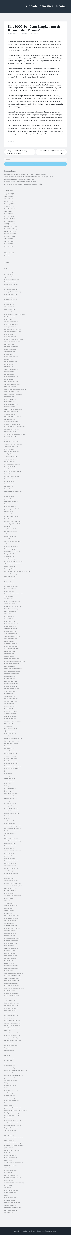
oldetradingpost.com (10, 414)
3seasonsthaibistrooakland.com (13, 594)
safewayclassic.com (10, 327)
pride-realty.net (8, 1148)
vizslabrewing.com (9, 494)
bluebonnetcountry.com (11, 357)
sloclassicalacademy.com (11, 673)
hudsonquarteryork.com (11, 1100)
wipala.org (7, 614)
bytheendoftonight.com (11, 624)
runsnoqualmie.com (10, 1010)
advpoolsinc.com (9, 878)
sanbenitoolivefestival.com (12, 636)
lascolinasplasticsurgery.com (12, 1025)
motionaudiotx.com (10, 1193)
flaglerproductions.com (11, 683)
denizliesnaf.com (9, 893)
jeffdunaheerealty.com (10, 983)
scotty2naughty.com (10, 733)
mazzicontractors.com (10, 1085)
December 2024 (9, 226)
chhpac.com (7, 1187)
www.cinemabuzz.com (10, 1058)
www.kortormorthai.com (11, 995)
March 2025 (7, 219)
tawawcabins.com (9, 481)
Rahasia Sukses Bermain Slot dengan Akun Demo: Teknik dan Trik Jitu (25, 174)
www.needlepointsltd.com (12, 1020)
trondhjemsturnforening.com (13, 1113)
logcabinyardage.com (10, 943)
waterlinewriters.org (10, 930)
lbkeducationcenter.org (11, 586)
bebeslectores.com (9, 419)
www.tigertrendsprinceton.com (13, 973)
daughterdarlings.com (10, 284)
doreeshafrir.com (9, 736)
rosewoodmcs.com (9, 1063)
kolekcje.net (7, 581)
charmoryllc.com (9, 653)
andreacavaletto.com (10, 604)
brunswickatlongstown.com (12, 766)
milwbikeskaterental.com (11, 811)
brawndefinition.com (10, 686)
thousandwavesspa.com (11, 861)
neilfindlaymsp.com (10, 866)
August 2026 (8, 194)
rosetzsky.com (8, 723)
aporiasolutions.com (10, 920)
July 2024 (7, 238)
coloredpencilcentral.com (11, 459)
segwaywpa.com (9, 923)
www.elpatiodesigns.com (11, 1098)
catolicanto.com (9, 584)
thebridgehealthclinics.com (12, 928)
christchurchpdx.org (10, 696)
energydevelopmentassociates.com (14, 434)
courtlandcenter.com (10, 863)
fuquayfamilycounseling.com (12, 1178)
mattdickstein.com (9, 950)
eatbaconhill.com (9, 312)
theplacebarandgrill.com (11, 873)
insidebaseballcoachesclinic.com (13, 1138)
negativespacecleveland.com (12, 821)
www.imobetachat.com (11, 948)
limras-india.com (9, 274)
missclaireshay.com (10, 272)
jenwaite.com (8, 1160)
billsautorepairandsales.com (12, 1120)
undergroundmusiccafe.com (12, 1207)
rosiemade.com (8, 511)
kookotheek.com (9, 379)
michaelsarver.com (9, 544)
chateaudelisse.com (10, 386)
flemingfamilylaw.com (10, 1170)
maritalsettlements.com (11, 808)
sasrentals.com (8, 539)
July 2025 (7, 211)
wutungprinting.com (10, 806)
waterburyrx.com (9, 876)
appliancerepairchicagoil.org (12, 332)
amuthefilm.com (9, 703)
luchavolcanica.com (10, 846)
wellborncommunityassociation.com (15, 389)
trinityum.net (8, 1083)
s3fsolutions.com (9, 439)
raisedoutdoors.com (10, 466)
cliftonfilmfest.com (9, 461)
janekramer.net (8, 771)
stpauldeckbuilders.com (11, 1005)
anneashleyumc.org (10, 1000)
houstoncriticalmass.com (11, 658)
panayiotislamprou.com (11, 381)
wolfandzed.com (9, 1053)
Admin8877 (24, 33)
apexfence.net (8, 1212)
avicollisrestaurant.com (11, 868)
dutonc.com (7, 783)
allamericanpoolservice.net (12, 564)
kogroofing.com (9, 371)
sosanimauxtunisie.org (11, 369)
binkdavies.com (9, 693)
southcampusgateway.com (12, 384)
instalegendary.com (10, 337)
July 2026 (7, 196)
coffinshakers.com (9, 748)
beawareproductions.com (11, 741)
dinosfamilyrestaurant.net (12, 424)
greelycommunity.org (10, 718)
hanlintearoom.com (10, 1155)
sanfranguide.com (9, 651)
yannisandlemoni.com (10, 499)
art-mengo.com (8, 776)
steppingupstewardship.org (12, 1040)
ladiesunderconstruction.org (12, 416)
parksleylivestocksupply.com (12, 606)
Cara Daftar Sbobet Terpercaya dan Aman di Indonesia (20, 181)
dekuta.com (7, 1055)
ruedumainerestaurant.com (12, 721)
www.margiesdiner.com (11, 1015)
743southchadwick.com (11, 446)
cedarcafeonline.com (10, 294)
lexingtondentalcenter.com (12, 554)
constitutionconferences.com (12, 896)
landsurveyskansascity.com (12, 1003)
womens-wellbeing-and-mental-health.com (17, 571)
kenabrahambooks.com (11, 698)
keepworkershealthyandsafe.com (14, 339)
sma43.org (7, 1030)
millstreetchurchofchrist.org (12, 1143)
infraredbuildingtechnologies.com (14, 426)
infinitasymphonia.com (11, 711)
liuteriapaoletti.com (10, 823)
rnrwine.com (8, 1173)
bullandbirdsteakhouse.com (12, 1023)
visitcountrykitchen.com (11, 796)
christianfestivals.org (10, 793)
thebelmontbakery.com (11, 324)
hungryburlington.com (11, 763)
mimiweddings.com (10, 1200)
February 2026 (8, 204)
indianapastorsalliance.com (12, 883)
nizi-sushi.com (8, 773)
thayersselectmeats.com (11, 918)
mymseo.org (8, 1185)
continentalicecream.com (11, 688)
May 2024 (7, 244)
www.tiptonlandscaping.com (12, 1038)
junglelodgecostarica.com (12, 791)
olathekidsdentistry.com (11, 516)
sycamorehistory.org (10, 1065)
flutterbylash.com (9, 1153)
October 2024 (8, 231)
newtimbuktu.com (9, 307)
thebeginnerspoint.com (11, 646)
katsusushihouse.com (10, 716)
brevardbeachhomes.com (11, 441)
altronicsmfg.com (9, 309)
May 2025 (7, 214)
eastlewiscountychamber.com (13, 668)
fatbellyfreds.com (9, 1095)
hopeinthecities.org (10, 626)
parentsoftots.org (9, 935)
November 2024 (9, 229)
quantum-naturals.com (11, 1123)
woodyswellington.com (11, 1093)
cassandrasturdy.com (10, 634)
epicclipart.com (8, 359)
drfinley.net (7, 1168)
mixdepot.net (8, 1060)
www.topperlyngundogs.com (12, 978)
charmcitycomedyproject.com (13, 738)
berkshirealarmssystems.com (12, 491)
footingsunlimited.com (11, 1008)
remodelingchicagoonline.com (13, 1033)
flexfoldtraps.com (9, 990)
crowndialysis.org (9, 559)
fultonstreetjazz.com (10, 399)
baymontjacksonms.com (11, 813)
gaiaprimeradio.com (10, 778)
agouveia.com (8, 1180)
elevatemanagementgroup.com (13, 1163)
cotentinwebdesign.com (11, 411)
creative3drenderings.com (12, 938)
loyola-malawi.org (9, 616)
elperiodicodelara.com (11, 277)
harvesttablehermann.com (12, 429)
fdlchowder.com (9, 1018)
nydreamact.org (9, 344)
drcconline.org (8, 871)
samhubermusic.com (10, 1210)
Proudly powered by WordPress (24, 1231)
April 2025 (7, 216)
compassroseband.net (10, 905)
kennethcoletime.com (10, 761)
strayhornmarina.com (10, 681)
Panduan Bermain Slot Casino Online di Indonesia (19, 179)
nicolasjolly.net (8, 708)
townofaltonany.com (10, 816)
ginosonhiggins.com (10, 803)
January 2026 (8, 206)
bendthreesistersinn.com (11, 831)
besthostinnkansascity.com (12, 1202)
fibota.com (7, 1103)
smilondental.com (9, 534)
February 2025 (8, 221)
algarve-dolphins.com (10, 798)
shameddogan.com (10, 933)
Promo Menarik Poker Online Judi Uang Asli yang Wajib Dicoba (23, 184)
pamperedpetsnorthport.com (13, 509)
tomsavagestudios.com (11, 569)
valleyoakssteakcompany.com (13, 886)
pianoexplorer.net (9, 1078)
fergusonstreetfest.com (11, 1128)
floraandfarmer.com (10, 436)
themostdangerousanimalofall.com (14, 661)
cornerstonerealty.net (10, 1068)
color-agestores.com (10, 611)
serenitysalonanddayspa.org (12, 292)
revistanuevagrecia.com (11, 728)
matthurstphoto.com (10, 1133)
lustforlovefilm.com (10, 706)
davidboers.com (9, 945)
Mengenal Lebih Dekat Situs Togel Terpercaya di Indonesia (17, 152)
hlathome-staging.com (11, 549)
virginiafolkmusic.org (10, 574)
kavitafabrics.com (9, 843)
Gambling (35, 33)
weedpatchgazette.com (11, 501)
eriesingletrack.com (10, 506)
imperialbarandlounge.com (12, 464)
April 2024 (7, 246)
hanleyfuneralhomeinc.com (12, 519)
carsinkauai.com (9, 1140)
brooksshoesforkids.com (11, 916)
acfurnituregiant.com (10, 297)
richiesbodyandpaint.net (11, 279)
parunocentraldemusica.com (12, 1108)
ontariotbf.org (8, 334)
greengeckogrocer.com (11, 546)
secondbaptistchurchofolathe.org (14, 1183)
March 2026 (7, 201)
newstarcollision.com (10, 536)
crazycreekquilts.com (10, 691)
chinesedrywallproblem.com (12, 828)
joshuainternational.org (11, 965)
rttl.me (6, 1195)
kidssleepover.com (9, 317)
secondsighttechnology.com (12, 541)
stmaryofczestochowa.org (11, 751)
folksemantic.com (9, 484)
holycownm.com (9, 848)
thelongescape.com (10, 786)
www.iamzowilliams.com (11, 1073)
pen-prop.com (8, 970)
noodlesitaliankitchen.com (12, 342)
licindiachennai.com (10, 282)
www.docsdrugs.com (10, 1013)
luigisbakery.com (9, 1048)
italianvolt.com (8, 489)
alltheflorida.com (9, 1135)
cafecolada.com (9, 641)
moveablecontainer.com (11, 404)
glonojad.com (8, 726)
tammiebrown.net (9, 781)
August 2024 (8, 236)
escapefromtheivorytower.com (13, 444)
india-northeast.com (10, 449)
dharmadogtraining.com (11, 1190)
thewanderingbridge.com (11, 756)
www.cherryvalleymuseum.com (13, 409)
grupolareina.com (9, 406)
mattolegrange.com (10, 788)
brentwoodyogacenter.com (12, 1035)
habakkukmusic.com (10, 958)
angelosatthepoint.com (11, 881)
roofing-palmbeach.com (11, 451)
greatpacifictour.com (10, 856)
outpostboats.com (9, 621)
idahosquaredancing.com (11, 479)
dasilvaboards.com (9, 676)
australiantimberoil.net (11, 421)
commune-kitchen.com (11, 701)
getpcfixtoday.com (9, 352)
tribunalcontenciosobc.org (12, 671)
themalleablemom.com (11, 758)
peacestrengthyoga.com (11, 985)
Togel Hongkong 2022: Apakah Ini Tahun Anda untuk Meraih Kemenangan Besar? (28, 176)
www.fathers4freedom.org (12, 975)
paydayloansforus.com (11, 322)
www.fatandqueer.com (10, 998)
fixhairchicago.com (10, 890)
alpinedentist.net (9, 374)
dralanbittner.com (9, 496)
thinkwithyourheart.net (11, 469)
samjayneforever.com (10, 1130)
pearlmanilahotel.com (10, 361)
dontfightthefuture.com (11, 454)
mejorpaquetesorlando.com (12, 521)
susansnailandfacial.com (11, 968)
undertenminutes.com (10, 299)
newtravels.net (8, 319)
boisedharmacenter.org (11, 609)
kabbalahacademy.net (10, 531)
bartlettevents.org (9, 401)
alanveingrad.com (9, 801)
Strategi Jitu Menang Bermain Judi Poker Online (52, 152)
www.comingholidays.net (11, 649)
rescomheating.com (10, 1197)
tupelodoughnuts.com (10, 514)
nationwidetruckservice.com (12, 851)
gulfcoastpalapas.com (10, 925)
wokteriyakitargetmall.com (12, 551)
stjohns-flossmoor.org (10, 833)
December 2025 (9, 209)
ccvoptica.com (8, 1043)
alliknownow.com (9, 666)
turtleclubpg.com (9, 853)
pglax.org (7, 818)
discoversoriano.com (10, 643)
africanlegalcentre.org (10, 713)
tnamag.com (8, 913)
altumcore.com (8, 908)
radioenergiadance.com (11, 376)
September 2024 (9, 234)
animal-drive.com (9, 911)
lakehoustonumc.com (10, 955)
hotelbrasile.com (9, 396)
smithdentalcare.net (10, 1205)
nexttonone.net (8, 960)
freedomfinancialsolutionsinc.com (14, 988)
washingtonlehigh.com (11, 1045)
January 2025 (8, 223)
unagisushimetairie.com (11, 346)
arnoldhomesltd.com (10, 456)
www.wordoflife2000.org (11, 476)
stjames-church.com (10, 731)
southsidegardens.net (10, 1080)
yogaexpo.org (8, 599)
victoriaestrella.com (10, 858)
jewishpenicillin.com (10, 566)
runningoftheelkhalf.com (11, 980)
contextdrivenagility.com (11, 743)
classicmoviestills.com (10, 638)
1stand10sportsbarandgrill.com (13, 524)
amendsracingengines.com (12, 993)
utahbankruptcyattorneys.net (12, 471)
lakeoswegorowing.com (11, 1175)
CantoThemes (51, 1231)
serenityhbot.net (9, 963)
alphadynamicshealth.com (45, 6)
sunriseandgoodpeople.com (12, 826)
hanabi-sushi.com (9, 1050)
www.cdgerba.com (9, 1105)
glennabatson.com (9, 678)
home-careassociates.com (12, 601)
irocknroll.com (8, 474)
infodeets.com (8, 287)
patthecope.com (9, 898)
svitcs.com (7, 901)
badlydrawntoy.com (10, 953)
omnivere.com (8, 302)
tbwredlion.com (9, 1118)
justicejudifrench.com (10, 753)
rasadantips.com (9, 304)
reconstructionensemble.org (12, 841)
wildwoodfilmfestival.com (11, 391)
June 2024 (7, 241)
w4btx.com (7, 526)
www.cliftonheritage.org (11, 1028)
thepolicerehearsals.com (11, 663)
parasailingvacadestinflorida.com (14, 1145)
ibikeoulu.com (8, 746)
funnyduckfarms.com (10, 1158)
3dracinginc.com (9, 656)
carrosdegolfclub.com (10, 431)
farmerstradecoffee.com (11, 940)
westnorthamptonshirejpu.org (13, 394)
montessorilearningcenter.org (13, 1125)
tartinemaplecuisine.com (11, 768)
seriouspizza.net (9, 903)
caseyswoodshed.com (10, 888)
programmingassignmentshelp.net (14, 314)
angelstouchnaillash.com (11, 529)
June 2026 (7, 199)
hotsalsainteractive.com (11, 289)
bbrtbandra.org (9, 354)
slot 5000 (12, 141)
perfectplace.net (9, 591)
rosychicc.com (8, 619)
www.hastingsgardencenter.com (13, 1075)
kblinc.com (7, 504)
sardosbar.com (8, 486)
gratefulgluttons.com (10, 628)
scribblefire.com (9, 596)
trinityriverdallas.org (10, 589)
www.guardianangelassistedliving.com (15, 1110)
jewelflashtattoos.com (10, 349)
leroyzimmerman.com (10, 1165)
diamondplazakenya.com (11, 1115)
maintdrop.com (8, 364)
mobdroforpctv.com (10, 631)
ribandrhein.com (9, 579)
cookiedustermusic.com (11, 838)
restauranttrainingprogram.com (13, 561)
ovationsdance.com (10, 576)
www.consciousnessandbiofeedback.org (16, 1070)
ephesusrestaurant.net (11, 1090)
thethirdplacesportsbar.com (12, 1088)
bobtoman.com (8, 366)
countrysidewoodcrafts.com (12, 329)
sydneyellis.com (9, 556)
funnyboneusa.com (10, 836)
